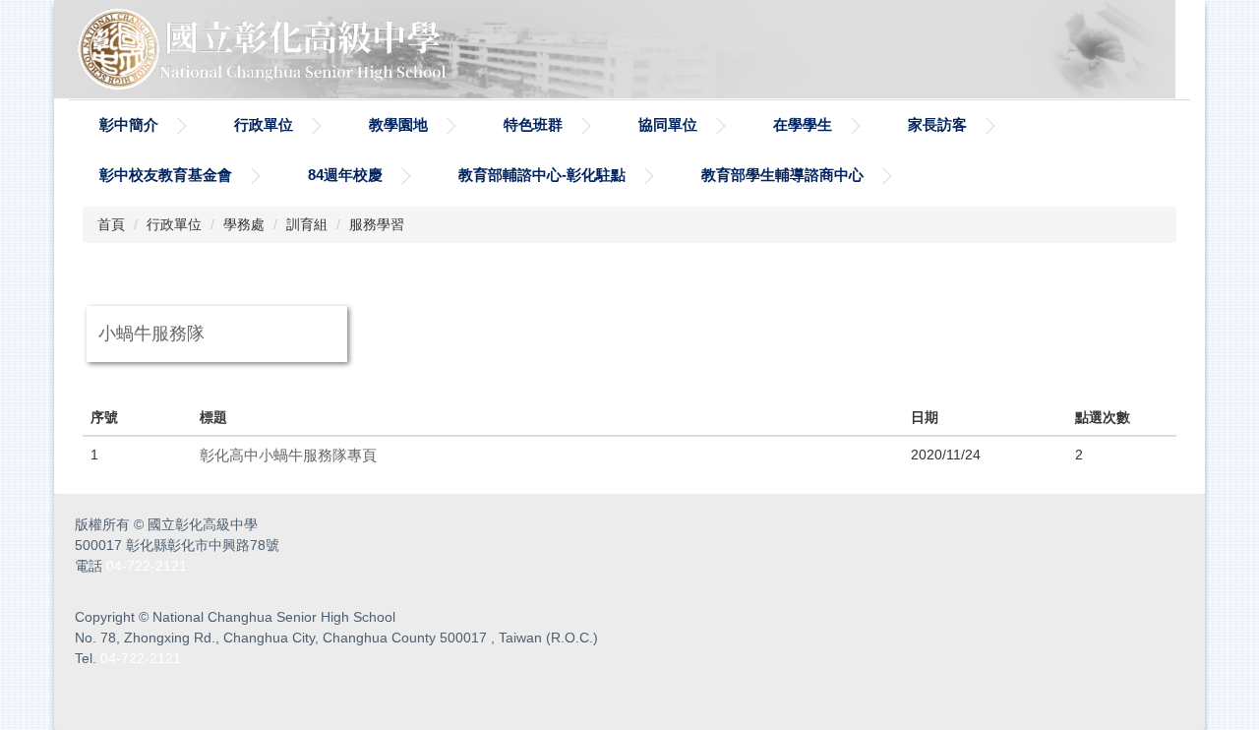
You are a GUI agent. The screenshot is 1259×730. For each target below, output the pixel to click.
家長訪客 (937, 124)
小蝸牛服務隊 (151, 333)
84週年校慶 (345, 174)
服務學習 (376, 224)
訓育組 (307, 224)
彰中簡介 (128, 124)
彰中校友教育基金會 (165, 174)
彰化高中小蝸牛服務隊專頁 (288, 455)
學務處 (244, 224)
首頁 (111, 224)
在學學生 (802, 124)
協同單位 (667, 124)
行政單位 (263, 124)
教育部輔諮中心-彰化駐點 (542, 174)
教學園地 (398, 124)
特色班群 (533, 124)
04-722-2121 (146, 566)
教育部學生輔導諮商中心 (782, 174)
